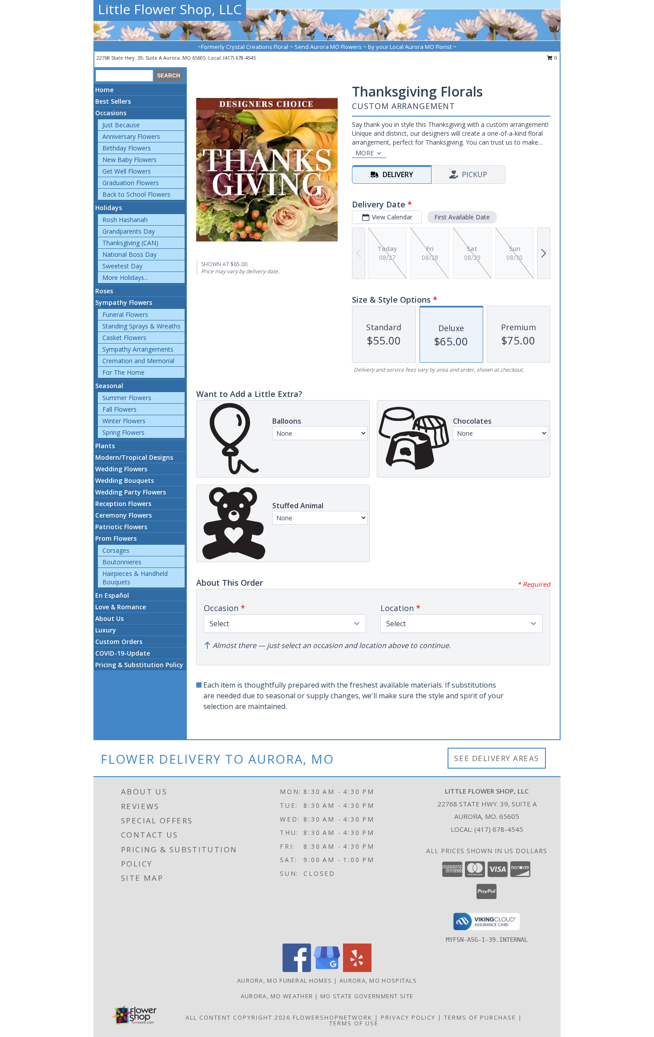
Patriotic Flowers (121, 527)
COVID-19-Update (122, 653)
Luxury (105, 630)
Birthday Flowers (126, 148)
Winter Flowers (123, 421)
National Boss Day (129, 254)
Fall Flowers (119, 409)
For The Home (123, 372)
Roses (104, 291)
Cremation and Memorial (138, 360)
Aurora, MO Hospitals (378, 980)
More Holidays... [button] (125, 277)
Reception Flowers (123, 503)
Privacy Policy (408, 1017)
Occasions (110, 113)
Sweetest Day (122, 266)
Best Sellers (113, 101)
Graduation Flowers (130, 182)
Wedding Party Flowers (130, 492)
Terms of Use (354, 1023)
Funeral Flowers (125, 314)
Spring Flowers (123, 432)
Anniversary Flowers (131, 136)
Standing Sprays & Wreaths (141, 326)
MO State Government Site (366, 996)
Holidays (108, 207)
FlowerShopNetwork (332, 1017)
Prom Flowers (116, 538)
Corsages (115, 550)
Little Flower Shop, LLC (170, 9)
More (364, 153)
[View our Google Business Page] (327, 969)
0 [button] (555, 57)
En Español (112, 595)
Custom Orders (118, 641)
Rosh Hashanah (125, 219)
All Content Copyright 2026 (238, 1017)
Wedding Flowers (121, 469)
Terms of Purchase (480, 1017)
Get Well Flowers (126, 171)
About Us (109, 618)
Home (104, 89)
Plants (105, 446)
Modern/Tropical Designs (134, 457)
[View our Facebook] (297, 969)
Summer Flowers (126, 397)
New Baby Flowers (129, 159)
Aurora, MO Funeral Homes (284, 980)
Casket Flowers (124, 337)
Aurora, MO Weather (277, 996)
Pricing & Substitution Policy (139, 664)
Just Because (121, 125)
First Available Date (462, 217)
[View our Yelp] (357, 969)
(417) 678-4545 (239, 57)
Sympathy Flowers (123, 302)
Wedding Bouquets (124, 480)
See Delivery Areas (496, 758)
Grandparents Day (128, 231)
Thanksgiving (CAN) (130, 243)
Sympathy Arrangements (138, 349)
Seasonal (109, 385)
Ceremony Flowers (123, 515)
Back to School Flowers (136, 194)
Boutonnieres (121, 562)
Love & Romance (120, 607)
